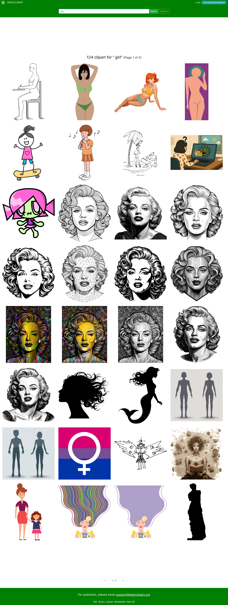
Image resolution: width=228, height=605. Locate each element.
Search (154, 11)
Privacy (101, 601)
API (133, 601)
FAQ (95, 601)
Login (198, 2)
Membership (119, 601)
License (109, 601)
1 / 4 (114, 580)
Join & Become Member (214, 2)
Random (164, 11)
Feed (129, 601)
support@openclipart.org (133, 594)
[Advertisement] (114, 37)
